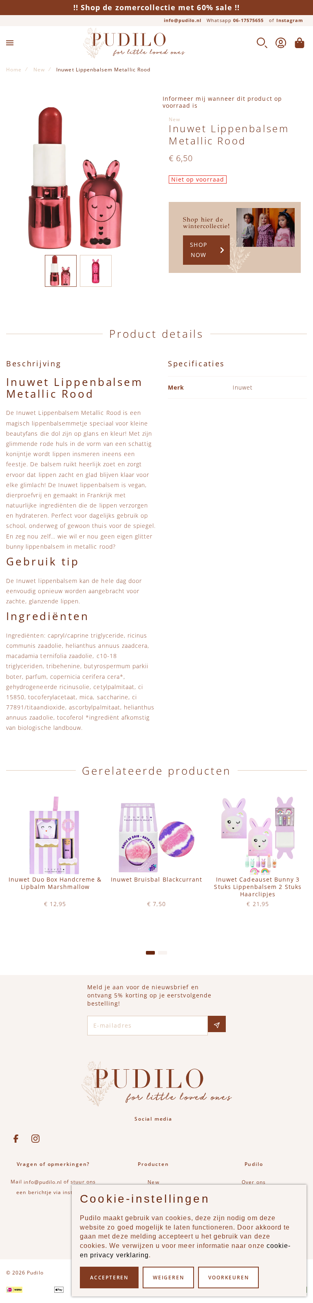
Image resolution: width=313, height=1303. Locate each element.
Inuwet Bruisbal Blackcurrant (156, 879)
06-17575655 (248, 20)
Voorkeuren (228, 1277)
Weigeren (168, 1277)
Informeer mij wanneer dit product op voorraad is (222, 102)
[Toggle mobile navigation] (10, 43)
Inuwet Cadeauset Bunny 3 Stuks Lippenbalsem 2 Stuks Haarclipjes (257, 887)
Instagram (289, 20)
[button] (61, 271)
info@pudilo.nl (183, 20)
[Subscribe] (217, 1024)
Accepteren (109, 1277)
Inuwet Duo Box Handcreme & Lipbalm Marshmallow (55, 883)
